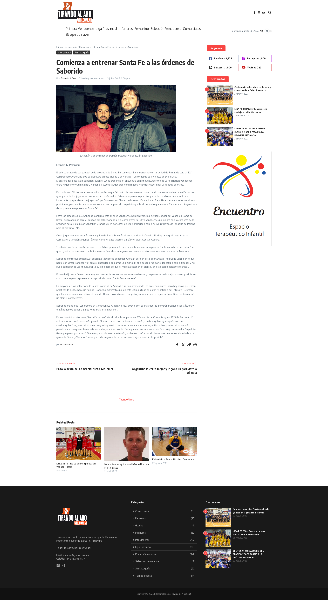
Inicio (59, 47)
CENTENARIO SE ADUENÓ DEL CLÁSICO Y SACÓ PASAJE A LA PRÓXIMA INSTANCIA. (249, 132)
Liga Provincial (106, 28)
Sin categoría (70, 47)
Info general (64, 52)
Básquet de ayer (77, 34)
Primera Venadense (80, 28)
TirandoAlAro (68, 78)
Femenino (141, 28)
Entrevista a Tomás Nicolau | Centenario (173, 459)
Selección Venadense (166, 28)
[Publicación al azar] (261, 31)
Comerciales (192, 28)
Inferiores (126, 28)
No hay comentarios (92, 78)
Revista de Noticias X (181, 594)
